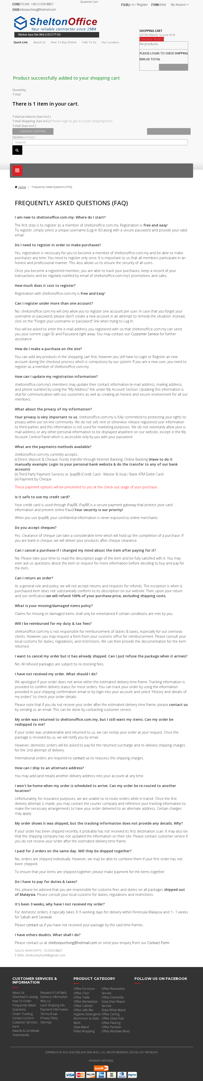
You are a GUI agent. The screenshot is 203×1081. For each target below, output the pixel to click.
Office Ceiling (110, 1014)
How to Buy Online (63, 42)
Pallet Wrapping (84, 1031)
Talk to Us (89, 42)
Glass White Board (114, 1010)
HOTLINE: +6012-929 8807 (35, 4)
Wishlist (161, 4)
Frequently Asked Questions (24, 1007)
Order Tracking (22, 1014)
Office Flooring (111, 1023)
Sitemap (45, 1022)
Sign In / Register (137, 4)
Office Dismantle (113, 997)
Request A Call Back (53, 993)
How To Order (21, 1001)
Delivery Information (54, 997)
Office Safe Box (83, 1010)
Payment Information (54, 1009)
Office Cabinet (83, 1006)
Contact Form (158, 942)
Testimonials (20, 1035)
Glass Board (81, 1027)
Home (22, 187)
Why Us (45, 1001)
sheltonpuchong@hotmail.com (36, 9)
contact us (81, 758)
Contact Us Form (23, 1018)
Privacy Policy (49, 1018)
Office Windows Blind (115, 1031)
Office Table (82, 997)
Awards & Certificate (25, 1031)
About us (39, 42)
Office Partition (111, 1027)
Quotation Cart (89, 1)
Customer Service (145, 334)
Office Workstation (86, 1001)
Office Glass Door (113, 1018)
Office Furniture (84, 989)
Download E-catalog (25, 997)
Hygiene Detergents (87, 1014)
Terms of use (48, 1014)
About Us (18, 993)
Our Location (110, 42)
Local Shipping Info (52, 1005)
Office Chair (81, 993)
